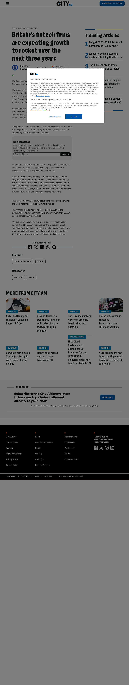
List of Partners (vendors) (40, 110)
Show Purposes (55, 116)
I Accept (74, 116)
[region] (65, 95)
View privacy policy (43, 96)
